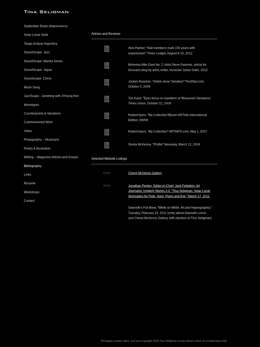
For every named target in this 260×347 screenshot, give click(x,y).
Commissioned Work (38, 122)
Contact (29, 201)
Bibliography (32, 166)
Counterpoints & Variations (42, 113)
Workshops (31, 192)
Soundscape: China (37, 78)
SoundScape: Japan (38, 70)
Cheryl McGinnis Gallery (145, 173)
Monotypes (31, 105)
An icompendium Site (214, 340)
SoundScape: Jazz (37, 52)
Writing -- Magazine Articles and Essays (51, 157)
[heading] (36, 12)
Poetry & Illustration (37, 148)
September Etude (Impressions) (46, 26)
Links (27, 174)
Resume (30, 183)
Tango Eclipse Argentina (40, 43)
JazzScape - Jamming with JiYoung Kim (51, 96)
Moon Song (32, 87)
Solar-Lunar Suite (36, 35)
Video (28, 131)
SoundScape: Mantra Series (43, 61)
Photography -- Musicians (41, 139)
